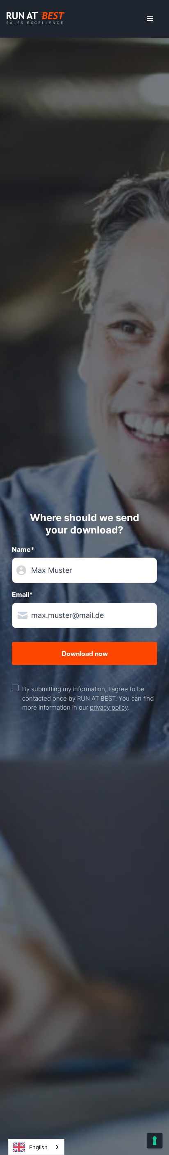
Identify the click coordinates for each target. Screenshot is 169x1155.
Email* (22, 594)
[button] (150, 19)
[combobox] (36, 1147)
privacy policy (109, 707)
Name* (23, 549)
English (38, 1147)
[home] (35, 19)
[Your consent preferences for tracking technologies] (154, 1140)
